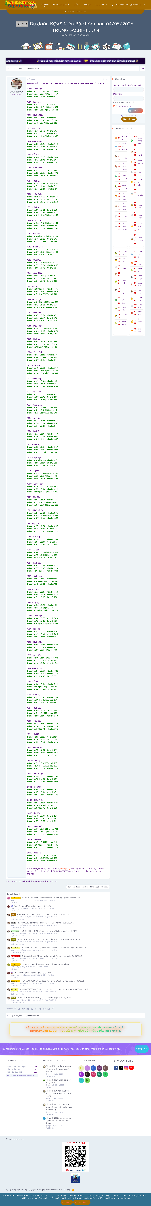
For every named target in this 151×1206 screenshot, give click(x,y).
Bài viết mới (69, 12)
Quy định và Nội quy (37, 1190)
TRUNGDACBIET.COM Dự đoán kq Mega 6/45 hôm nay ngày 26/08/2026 (46, 956)
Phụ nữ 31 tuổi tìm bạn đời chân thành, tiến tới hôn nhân (40, 964)
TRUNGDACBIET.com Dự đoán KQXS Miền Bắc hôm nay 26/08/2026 (42, 923)
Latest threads (14, 894)
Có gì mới (99, 5)
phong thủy (65, 868)
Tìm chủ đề (81, 12)
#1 (106, 79)
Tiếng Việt (15, 1190)
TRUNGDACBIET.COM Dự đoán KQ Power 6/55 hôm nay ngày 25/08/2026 (47, 981)
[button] (106, 5)
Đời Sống (14, 911)
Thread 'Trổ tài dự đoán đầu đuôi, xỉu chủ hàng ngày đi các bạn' (58, 1069)
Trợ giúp (67, 1190)
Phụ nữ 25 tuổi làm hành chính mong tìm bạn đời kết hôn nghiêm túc (45, 898)
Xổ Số (77, 5)
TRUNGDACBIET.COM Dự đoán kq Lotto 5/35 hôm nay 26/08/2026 (44, 931)
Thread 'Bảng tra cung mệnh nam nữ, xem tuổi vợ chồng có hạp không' (59, 1107)
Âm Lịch (87, 5)
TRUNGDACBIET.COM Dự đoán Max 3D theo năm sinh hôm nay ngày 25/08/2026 (49, 989)
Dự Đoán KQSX (69, 35)
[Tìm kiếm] (144, 5)
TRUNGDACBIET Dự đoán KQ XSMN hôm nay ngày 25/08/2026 (40, 997)
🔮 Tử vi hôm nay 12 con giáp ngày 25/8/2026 (31, 972)
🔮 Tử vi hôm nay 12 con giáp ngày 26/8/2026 (31, 906)
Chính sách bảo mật (54, 1190)
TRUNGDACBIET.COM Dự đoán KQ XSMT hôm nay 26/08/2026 (40, 914)
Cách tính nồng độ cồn (14, 1139)
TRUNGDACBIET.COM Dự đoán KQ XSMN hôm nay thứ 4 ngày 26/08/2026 (45, 939)
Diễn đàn (45, 5)
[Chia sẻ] (103, 79)
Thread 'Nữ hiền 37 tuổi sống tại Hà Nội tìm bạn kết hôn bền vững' (58, 1120)
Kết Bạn (14, 902)
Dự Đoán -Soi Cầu (61, 5)
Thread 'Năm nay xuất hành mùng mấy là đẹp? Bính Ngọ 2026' (58, 1093)
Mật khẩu (117, 94)
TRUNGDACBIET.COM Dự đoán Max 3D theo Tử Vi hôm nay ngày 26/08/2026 (48, 948)
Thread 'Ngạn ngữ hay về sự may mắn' (58, 1081)
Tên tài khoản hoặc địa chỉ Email (127, 85)
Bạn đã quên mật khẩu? (123, 102)
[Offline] (12, 80)
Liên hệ (24, 1190)
